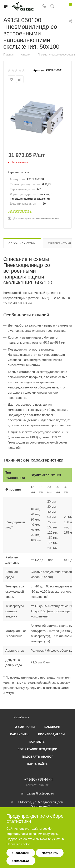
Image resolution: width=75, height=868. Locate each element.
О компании (25, 726)
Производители (51, 734)
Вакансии (52, 726)
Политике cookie (18, 844)
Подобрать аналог (37, 756)
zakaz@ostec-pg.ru (40, 793)
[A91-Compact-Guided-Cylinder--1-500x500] (37, 117)
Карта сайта (37, 764)
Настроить (50, 853)
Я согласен (20, 853)
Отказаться (21, 861)
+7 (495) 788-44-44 (38, 779)
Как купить (19, 734)
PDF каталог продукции (37, 749)
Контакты (37, 741)
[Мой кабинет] (60, 6)
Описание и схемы (22, 243)
